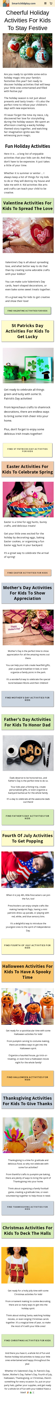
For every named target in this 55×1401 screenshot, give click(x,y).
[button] (45, 3)
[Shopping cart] (51, 3)
